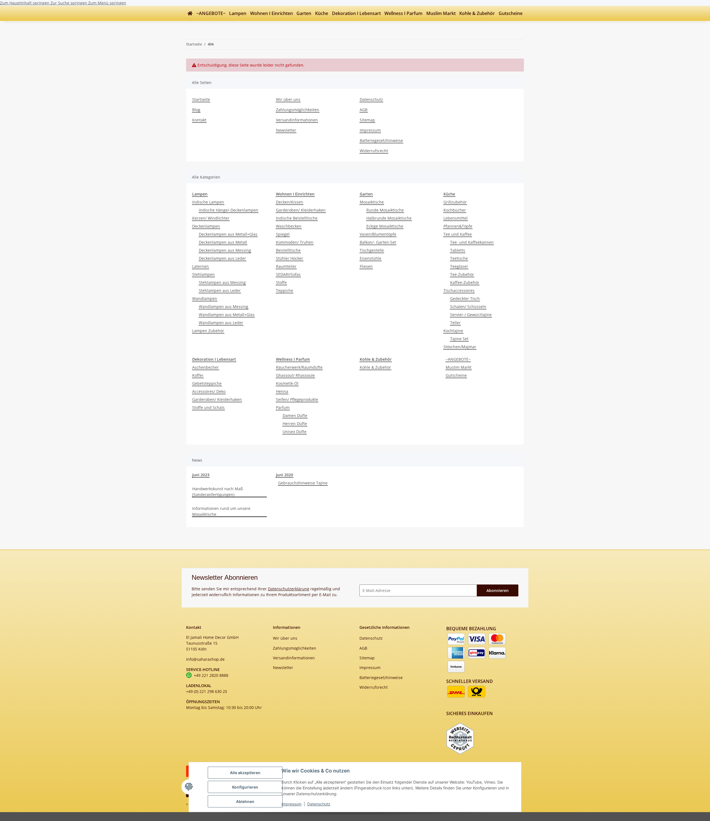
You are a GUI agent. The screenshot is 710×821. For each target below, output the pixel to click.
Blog (196, 109)
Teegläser (459, 266)
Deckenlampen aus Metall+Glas (228, 234)
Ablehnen (245, 801)
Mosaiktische (372, 202)
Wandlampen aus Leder (221, 322)
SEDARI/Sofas (288, 274)
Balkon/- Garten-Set (378, 242)
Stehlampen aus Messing (222, 282)
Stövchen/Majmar (459, 346)
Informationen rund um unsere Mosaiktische (221, 511)
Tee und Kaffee (457, 234)
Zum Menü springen (107, 3)
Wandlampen (204, 298)
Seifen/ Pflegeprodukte (297, 399)
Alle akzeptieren (245, 772)
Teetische (459, 258)
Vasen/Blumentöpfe (378, 234)
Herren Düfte (295, 423)
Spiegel (283, 234)
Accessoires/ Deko (208, 391)
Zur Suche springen (69, 3)
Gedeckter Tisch (465, 298)
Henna (282, 391)
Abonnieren (497, 590)
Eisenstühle (370, 258)
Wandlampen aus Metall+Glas (227, 314)
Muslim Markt (458, 367)
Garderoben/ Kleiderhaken (301, 210)
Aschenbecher (205, 367)
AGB (363, 109)
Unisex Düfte (294, 431)
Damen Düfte (295, 415)
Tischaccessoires (459, 290)
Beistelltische (288, 250)
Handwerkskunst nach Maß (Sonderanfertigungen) (217, 491)
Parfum (283, 407)
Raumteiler (286, 266)
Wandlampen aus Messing (223, 306)
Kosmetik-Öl (287, 383)
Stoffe (281, 282)
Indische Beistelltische (297, 218)
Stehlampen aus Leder (220, 290)
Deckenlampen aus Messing (225, 250)
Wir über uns (288, 99)
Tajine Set (459, 338)
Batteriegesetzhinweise (381, 140)
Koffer (198, 375)
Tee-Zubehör (462, 274)
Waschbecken (288, 226)
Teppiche (284, 290)
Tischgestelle (372, 250)
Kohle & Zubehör (375, 367)
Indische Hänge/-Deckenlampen (228, 210)
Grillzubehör (455, 202)
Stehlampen (203, 274)
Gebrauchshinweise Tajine (303, 483)
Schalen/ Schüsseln (468, 306)
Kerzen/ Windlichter (210, 218)
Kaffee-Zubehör (464, 282)
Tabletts (457, 250)
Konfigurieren (245, 787)
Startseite (201, 99)
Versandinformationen (297, 120)
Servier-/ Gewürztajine (471, 314)
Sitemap (367, 120)
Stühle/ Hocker (289, 258)
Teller (455, 322)
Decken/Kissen (289, 202)
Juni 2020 (284, 474)
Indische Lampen (208, 202)
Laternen (200, 266)
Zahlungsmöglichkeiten (297, 109)
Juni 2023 (200, 474)
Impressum (291, 804)
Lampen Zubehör (208, 330)
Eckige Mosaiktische (384, 226)
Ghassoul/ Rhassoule (295, 375)
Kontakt (199, 120)
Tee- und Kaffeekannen (472, 242)
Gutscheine (456, 375)
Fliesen (366, 266)
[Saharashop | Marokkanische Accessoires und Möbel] (190, 13)
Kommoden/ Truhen (294, 242)
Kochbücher (454, 210)
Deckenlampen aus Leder (222, 258)
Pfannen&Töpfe (457, 226)
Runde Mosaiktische (385, 210)
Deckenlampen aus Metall (223, 242)
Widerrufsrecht (374, 150)
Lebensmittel (455, 218)
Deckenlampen (206, 226)
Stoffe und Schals (208, 407)
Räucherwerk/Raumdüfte (299, 367)
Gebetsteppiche (207, 383)
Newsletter (286, 130)
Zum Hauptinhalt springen (25, 3)
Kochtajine (453, 330)
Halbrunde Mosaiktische (389, 218)
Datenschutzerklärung (288, 588)
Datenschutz (318, 804)
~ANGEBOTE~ (458, 359)
